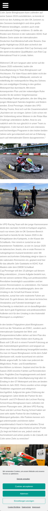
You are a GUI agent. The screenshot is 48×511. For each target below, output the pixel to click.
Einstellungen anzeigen (24, 501)
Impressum (36, 507)
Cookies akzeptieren (24, 486)
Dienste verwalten (23, 479)
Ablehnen (24, 494)
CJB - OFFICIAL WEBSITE (29, 1)
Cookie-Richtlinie (14, 507)
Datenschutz (26, 507)
